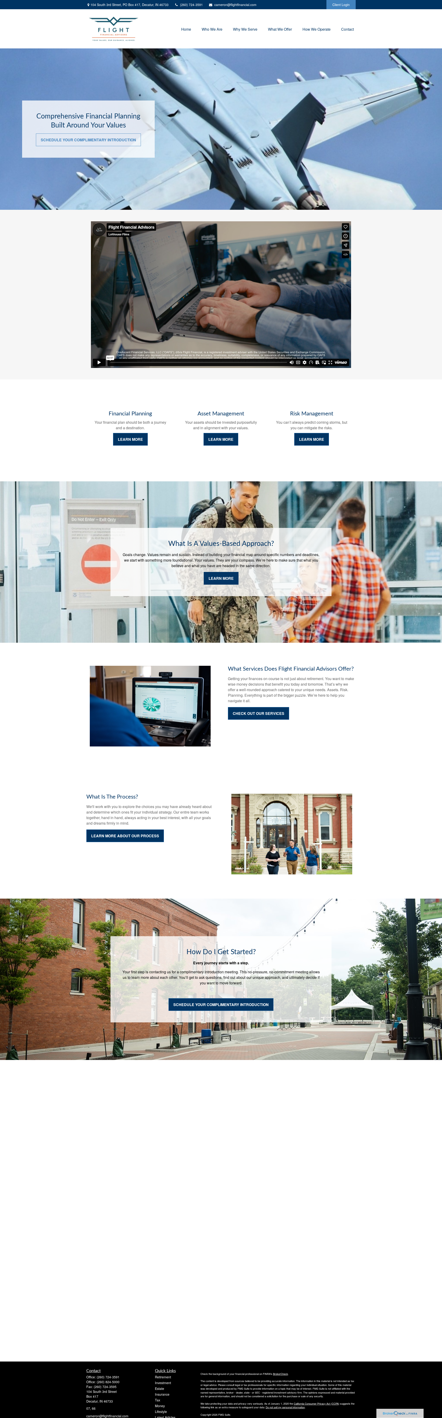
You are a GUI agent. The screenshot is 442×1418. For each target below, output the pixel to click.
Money (160, 1405)
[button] (186, 28)
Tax (157, 1400)
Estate (159, 1388)
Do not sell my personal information (285, 1407)
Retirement (163, 1377)
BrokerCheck (280, 1374)
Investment (163, 1382)
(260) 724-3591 (191, 4)
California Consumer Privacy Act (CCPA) (316, 1403)
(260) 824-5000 (108, 1382)
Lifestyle (161, 1411)
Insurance (162, 1394)
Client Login (341, 4)
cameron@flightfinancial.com (235, 4)
